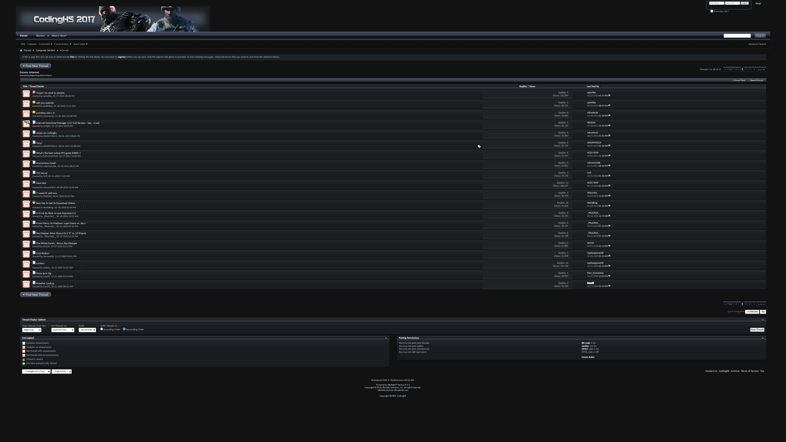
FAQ (23, 44)
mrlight (47, 126)
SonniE (46, 276)
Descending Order (134, 329)
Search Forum (757, 80)
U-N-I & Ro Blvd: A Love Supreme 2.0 (56, 213)
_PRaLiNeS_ (49, 216)
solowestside (49, 166)
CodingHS (724, 371)
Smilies (585, 346)
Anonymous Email (46, 163)
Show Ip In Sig (43, 273)
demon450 (48, 256)
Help (758, 3)
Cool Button (42, 253)
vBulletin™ (392, 385)
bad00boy (48, 106)
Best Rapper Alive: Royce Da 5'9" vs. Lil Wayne (61, 233)
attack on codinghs (46, 133)
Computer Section (45, 50)
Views (532, 86)
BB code (586, 343)
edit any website (45, 103)
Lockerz (40, 263)
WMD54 (47, 196)
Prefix (81, 326)
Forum (24, 35)
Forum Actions (61, 44)
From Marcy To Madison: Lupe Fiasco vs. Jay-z (61, 223)
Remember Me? (721, 11)
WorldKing (48, 207)
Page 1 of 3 (733, 69)
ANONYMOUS (50, 136)
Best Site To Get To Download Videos (55, 203)
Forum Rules (588, 357)
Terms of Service (750, 371)
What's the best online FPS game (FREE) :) (58, 153)
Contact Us (711, 371)
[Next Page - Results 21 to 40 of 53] (754, 69)
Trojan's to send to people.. (50, 93)
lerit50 (46, 246)
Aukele (46, 268)
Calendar (31, 44)
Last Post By (593, 86)
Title (25, 86)
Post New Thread (35, 66)
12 (567, 183)
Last (760, 69)
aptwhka (47, 96)
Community (44, 44)
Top (763, 312)
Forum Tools (739, 80)
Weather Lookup (45, 283)
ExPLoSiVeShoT (50, 156)
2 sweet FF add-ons (46, 193)
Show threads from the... (34, 326)
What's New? (59, 35)
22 (567, 263)
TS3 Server (42, 173)
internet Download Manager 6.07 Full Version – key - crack (67, 123)
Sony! (39, 143)
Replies (523, 86)
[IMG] (585, 349)
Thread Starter (36, 86)
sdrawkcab (48, 116)
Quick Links (79, 44)
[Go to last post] (609, 96)
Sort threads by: (59, 326)
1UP (45, 176)
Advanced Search (757, 44)
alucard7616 (49, 187)
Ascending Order (111, 329)
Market (40, 35)
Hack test (41, 183)
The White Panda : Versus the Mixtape (56, 243)
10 (567, 203)
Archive (735, 371)
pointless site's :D (45, 113)
